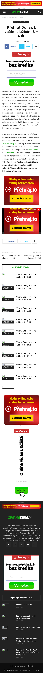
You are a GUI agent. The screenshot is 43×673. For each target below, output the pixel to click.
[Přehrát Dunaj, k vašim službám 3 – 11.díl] (8, 360)
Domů (4, 17)
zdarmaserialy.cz (9, 143)
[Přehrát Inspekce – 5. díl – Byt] (4, 630)
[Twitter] (15, 544)
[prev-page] (3, 387)
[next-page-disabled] (7, 387)
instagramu (33, 150)
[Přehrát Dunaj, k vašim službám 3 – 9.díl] (8, 337)
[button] (4, 12)
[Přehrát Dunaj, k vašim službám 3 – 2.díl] (8, 371)
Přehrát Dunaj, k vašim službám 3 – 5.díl (11, 257)
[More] (35, 46)
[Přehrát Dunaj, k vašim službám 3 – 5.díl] (8, 292)
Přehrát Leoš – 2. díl (24, 605)
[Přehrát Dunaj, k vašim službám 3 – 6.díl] (8, 304)
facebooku (11, 153)
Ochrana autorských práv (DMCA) (21, 666)
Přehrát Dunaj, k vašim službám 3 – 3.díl (32, 257)
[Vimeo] (21, 544)
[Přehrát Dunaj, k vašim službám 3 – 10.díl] (8, 349)
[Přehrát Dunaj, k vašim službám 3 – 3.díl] (8, 281)
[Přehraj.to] (21, 3)
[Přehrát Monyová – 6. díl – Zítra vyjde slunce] (5, 619)
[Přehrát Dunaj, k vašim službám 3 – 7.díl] (8, 315)
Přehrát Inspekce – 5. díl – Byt (28, 627)
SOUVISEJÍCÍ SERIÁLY (20, 267)
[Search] (39, 12)
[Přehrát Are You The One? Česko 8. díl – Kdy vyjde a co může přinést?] (4, 641)
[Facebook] (8, 544)
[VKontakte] (28, 544)
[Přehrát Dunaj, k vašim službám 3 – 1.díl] (8, 383)
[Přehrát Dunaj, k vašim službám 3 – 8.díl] (8, 326)
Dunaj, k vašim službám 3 (17, 17)
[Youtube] (34, 544)
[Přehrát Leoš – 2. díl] (5, 608)
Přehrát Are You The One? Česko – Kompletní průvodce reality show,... (27, 652)
